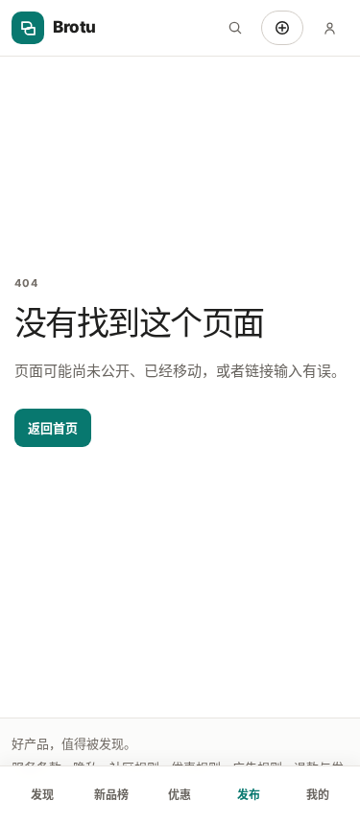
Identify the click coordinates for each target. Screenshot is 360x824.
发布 (248, 795)
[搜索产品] (235, 28)
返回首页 (53, 428)
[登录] (329, 28)
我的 (317, 795)
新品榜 (111, 795)
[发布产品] (282, 28)
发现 (42, 795)
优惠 (179, 795)
